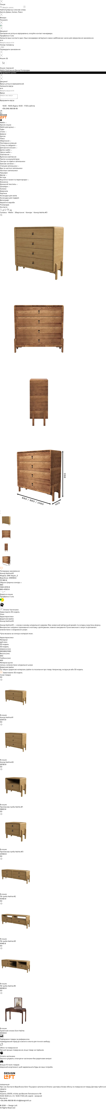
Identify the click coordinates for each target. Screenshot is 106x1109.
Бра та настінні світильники (11, 168)
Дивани (3, 134)
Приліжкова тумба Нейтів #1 (11, 807)
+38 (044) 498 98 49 (10, 108)
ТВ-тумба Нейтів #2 (8, 896)
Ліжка (2, 138)
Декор (17, 70)
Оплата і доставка (53, 1087)
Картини (3, 193)
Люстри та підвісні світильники (12, 161)
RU (1, 113)
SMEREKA (12, 578)
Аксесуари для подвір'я (9, 198)
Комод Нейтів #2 (7, 762)
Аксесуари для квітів (8, 196)
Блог (26, 1087)
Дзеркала (4, 191)
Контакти (3, 207)
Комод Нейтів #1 (6, 717)
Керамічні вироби (7, 202)
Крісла (2, 136)
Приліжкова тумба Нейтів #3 (11, 852)
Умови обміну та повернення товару (76, 1087)
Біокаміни (4, 182)
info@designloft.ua (23, 1100)
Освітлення (9, 70)
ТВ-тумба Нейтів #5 (8, 986)
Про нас (3, 1087)
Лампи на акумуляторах (9, 159)
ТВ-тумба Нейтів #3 (8, 941)
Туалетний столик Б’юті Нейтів (12, 1031)
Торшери (4, 173)
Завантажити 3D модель (9, 612)
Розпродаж (25, 70)
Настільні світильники (9, 170)
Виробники (19, 1087)
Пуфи (2, 129)
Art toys (3, 177)
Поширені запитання (37, 1087)
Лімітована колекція (8, 143)
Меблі (2, 70)
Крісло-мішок (5, 125)
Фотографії (4, 200)
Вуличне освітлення (8, 157)
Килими (3, 189)
